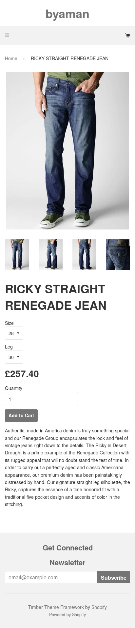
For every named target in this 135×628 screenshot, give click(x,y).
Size (9, 323)
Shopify (99, 607)
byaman (67, 13)
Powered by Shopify (67, 614)
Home (11, 58)
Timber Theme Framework (56, 607)
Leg (9, 346)
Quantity (13, 388)
